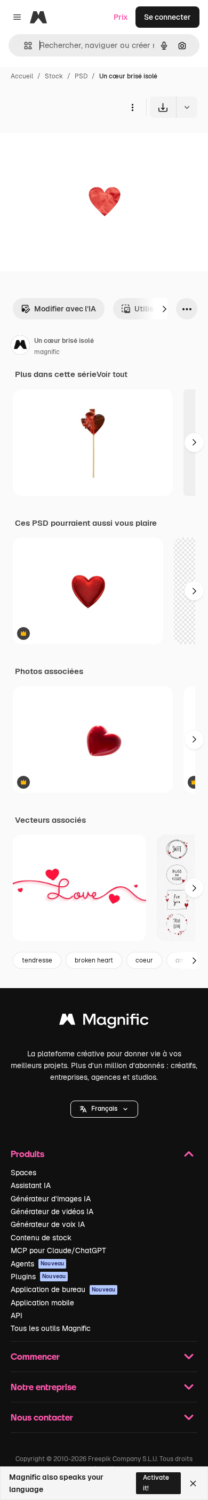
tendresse (37, 960)
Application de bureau (63, 1289)
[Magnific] (104, 1022)
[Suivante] (164, 308)
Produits (27, 1153)
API (16, 1315)
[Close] (193, 1483)
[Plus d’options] (132, 107)
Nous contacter (42, 1417)
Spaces (23, 1172)
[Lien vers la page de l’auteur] (20, 346)
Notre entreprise (43, 1386)
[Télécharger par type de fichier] (186, 107)
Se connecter (167, 17)
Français (104, 1108)
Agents (37, 1264)
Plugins (38, 1276)
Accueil (22, 76)
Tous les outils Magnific (51, 1328)
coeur (144, 960)
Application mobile (42, 1303)
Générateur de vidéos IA (52, 1211)
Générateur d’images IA (51, 1199)
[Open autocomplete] (23, 46)
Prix (121, 17)
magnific (47, 352)
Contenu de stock (41, 1237)
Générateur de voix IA (48, 1224)
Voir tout (112, 374)
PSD (81, 76)
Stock (54, 76)
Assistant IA (31, 1185)
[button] (104, 1109)
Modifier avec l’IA (65, 309)
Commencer (35, 1356)
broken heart (94, 960)
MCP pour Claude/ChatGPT (58, 1250)
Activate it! (156, 1482)
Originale (70, 143)
